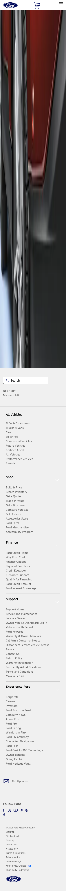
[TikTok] (4, 814)
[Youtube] (16, 810)
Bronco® (9, 391)
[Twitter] (9, 810)
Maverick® (11, 395)
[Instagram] (21, 810)
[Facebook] (4, 810)
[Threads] (26, 810)
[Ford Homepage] (13, 881)
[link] (10, 832)
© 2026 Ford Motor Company (20, 827)
